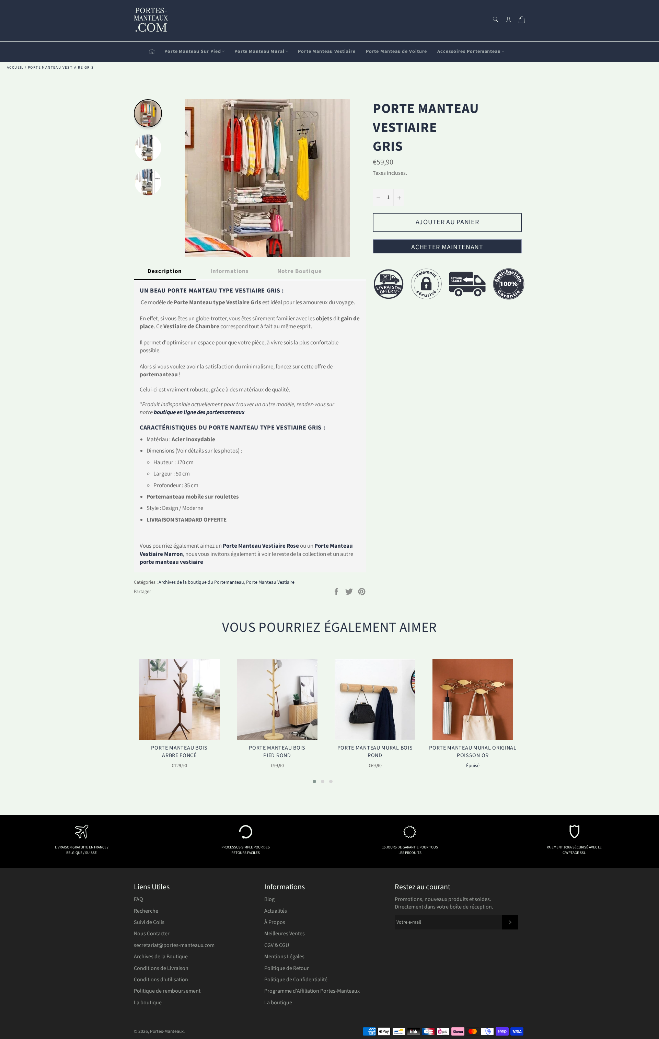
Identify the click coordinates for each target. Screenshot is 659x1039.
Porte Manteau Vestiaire (327, 51)
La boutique (148, 1002)
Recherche (146, 911)
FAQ (138, 899)
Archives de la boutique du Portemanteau (201, 582)
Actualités (275, 911)
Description (165, 271)
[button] (314, 781)
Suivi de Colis (149, 922)
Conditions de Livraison (161, 968)
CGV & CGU (276, 945)
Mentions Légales (284, 956)
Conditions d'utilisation (161, 979)
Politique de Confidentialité (295, 979)
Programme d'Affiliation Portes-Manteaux (312, 991)
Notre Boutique (299, 271)
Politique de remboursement (167, 991)
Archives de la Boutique (161, 956)
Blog (269, 899)
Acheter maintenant (447, 247)
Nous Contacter (152, 933)
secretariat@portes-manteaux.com (174, 945)
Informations (229, 271)
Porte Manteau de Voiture (396, 51)
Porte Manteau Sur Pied (192, 51)
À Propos (274, 922)
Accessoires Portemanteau (469, 51)
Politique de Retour (286, 968)
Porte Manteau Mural (259, 51)
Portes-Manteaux (167, 1031)
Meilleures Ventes (284, 933)
